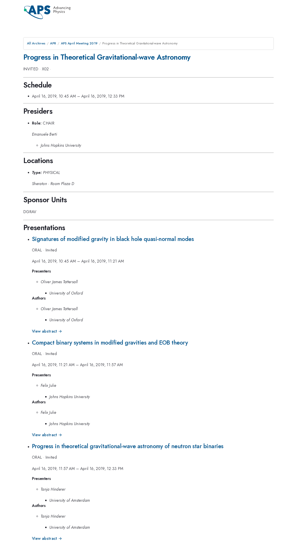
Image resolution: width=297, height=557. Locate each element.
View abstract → (47, 331)
